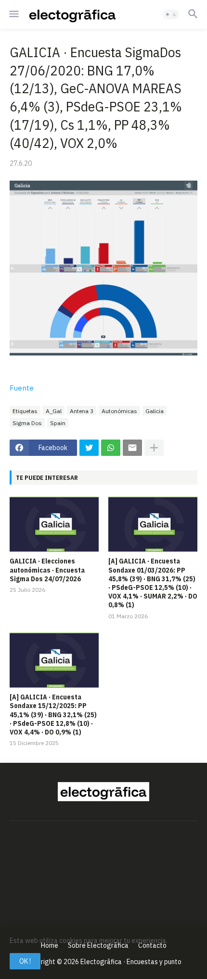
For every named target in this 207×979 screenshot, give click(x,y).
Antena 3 (81, 411)
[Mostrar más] (154, 448)
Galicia (154, 411)
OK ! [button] (25, 961)
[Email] (132, 448)
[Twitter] (89, 448)
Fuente (22, 387)
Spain (57, 423)
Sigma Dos (27, 423)
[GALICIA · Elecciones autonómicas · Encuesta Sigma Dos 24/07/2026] (54, 524)
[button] (13, 14)
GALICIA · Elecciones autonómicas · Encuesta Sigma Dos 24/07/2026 (47, 570)
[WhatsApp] (110, 448)
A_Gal (54, 411)
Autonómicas (119, 411)
